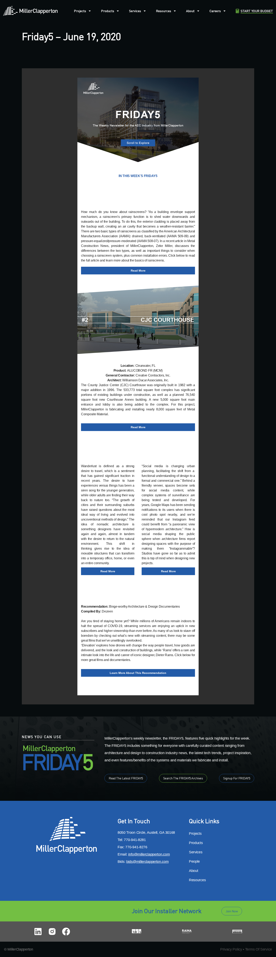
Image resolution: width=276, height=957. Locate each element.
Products (107, 11)
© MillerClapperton (18, 949)
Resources (163, 11)
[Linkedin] (38, 931)
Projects (80, 11)
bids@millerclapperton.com (147, 862)
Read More (138, 270)
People (194, 861)
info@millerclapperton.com (149, 854)
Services (135, 11)
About (190, 11)
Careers (215, 11)
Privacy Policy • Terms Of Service (246, 949)
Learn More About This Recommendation (138, 672)
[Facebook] (66, 931)
